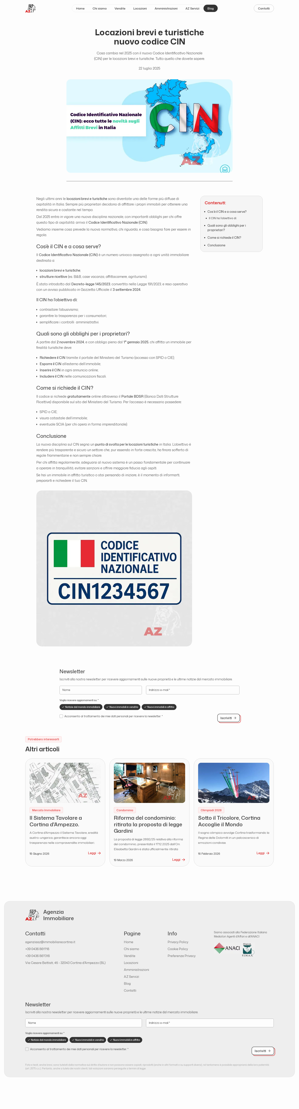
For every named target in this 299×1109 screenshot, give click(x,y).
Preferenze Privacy (182, 956)
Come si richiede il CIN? (224, 237)
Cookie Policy (178, 949)
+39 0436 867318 (37, 956)
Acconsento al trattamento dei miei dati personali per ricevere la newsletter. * (113, 716)
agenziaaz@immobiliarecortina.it (50, 942)
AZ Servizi (192, 8)
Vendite (120, 8)
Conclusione (216, 245)
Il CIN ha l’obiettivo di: (223, 218)
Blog (210, 8)
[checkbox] (61, 716)
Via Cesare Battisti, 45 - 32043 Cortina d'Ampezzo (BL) (65, 962)
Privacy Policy (178, 942)
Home (80, 8)
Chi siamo (100, 8)
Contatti (264, 8)
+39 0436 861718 (37, 949)
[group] (149, 707)
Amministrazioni (166, 8)
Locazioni (140, 8)
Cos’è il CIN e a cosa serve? (227, 211)
